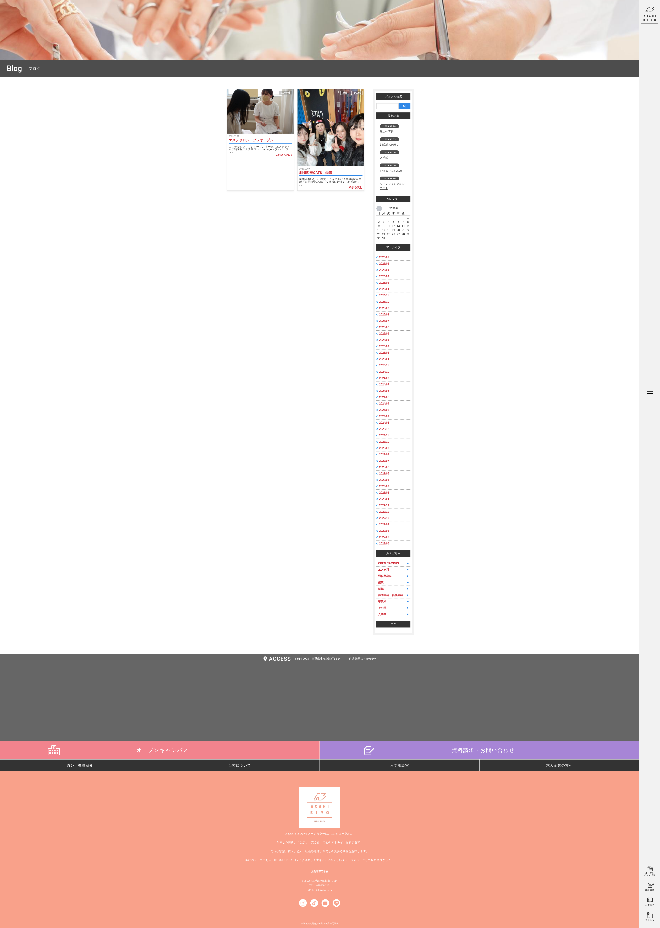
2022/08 (384, 530)
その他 (357, 92)
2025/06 (384, 327)
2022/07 (384, 537)
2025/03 (384, 346)
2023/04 (384, 479)
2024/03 (384, 409)
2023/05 (384, 473)
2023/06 (384, 467)
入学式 (384, 157)
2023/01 (384, 499)
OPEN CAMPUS (388, 563)
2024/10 (384, 371)
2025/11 (384, 295)
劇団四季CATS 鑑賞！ (317, 172)
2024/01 (384, 422)
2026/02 (384, 282)
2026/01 (384, 289)
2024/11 (384, 365)
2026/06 (384, 263)
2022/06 (384, 543)
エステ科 (285, 92)
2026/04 (384, 270)
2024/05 (384, 397)
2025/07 (384, 320)
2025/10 (384, 301)
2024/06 (384, 390)
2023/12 (384, 429)
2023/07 (384, 460)
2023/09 (384, 448)
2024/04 (384, 403)
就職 (381, 588)
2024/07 (384, 384)
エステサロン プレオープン (251, 140)
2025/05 (384, 333)
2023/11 (384, 435)
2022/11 (384, 511)
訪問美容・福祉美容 (390, 595)
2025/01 (384, 359)
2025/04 (384, 340)
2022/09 (384, 524)
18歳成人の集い (389, 144)
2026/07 (384, 257)
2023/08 (384, 454)
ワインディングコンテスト (392, 186)
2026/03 (384, 276)
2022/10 (384, 518)
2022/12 (384, 505)
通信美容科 (385, 576)
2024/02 (384, 416)
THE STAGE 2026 (391, 170)
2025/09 (384, 308)
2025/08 (384, 314)
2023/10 (384, 441)
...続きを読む (284, 155)
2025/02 (384, 352)
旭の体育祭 (387, 131)
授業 (344, 92)
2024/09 (384, 378)
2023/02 (384, 492)
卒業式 (382, 601)
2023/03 (384, 486)
